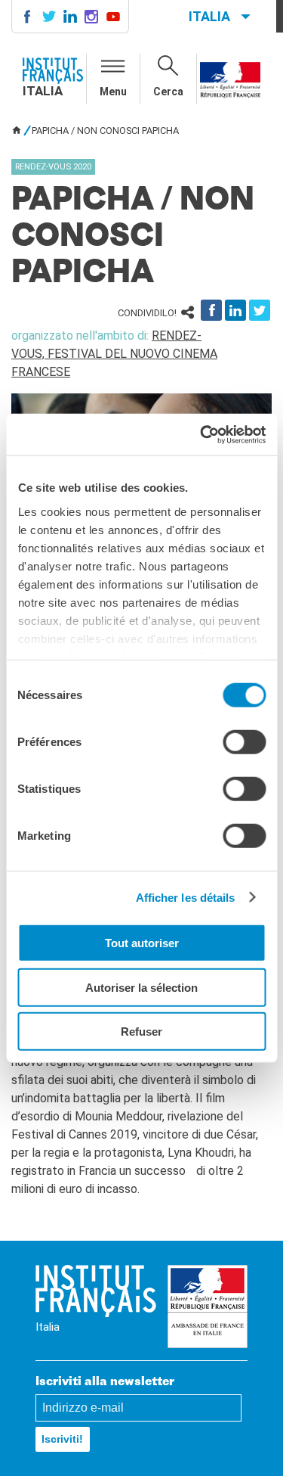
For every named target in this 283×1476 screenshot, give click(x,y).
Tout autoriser (142, 943)
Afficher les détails (185, 896)
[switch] (244, 742)
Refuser (141, 1031)
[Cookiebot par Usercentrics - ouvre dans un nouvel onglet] (201, 434)
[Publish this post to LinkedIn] (235, 310)
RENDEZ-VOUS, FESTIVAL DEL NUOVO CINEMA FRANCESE (114, 353)
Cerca (168, 91)
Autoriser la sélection (141, 986)
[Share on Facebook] (211, 310)
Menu (113, 91)
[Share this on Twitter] (259, 310)
